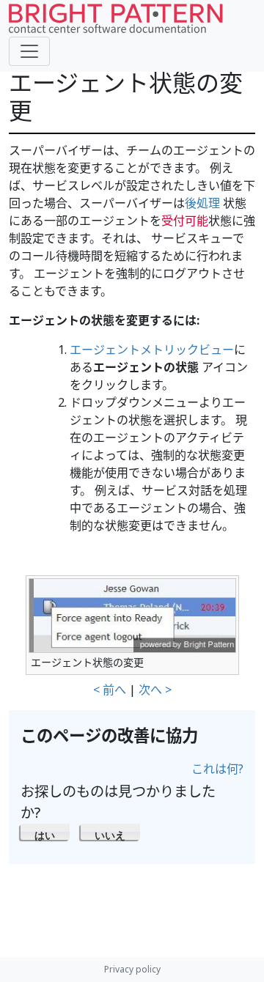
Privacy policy (132, 969)
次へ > (155, 690)
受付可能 (184, 221)
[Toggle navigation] (29, 51)
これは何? (217, 769)
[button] (45, 832)
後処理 (202, 203)
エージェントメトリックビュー (152, 350)
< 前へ (109, 690)
